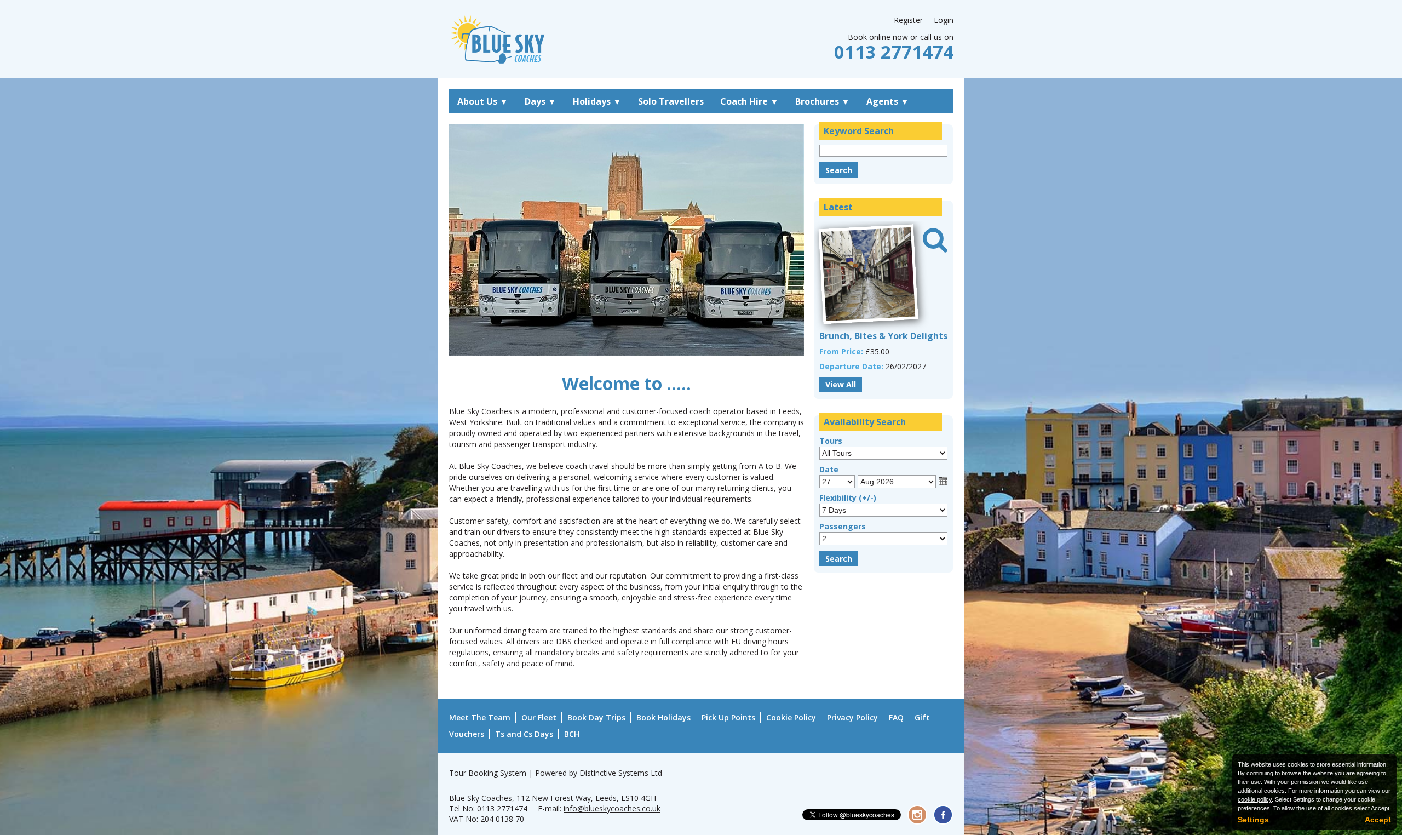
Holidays (597, 101)
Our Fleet (538, 717)
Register (908, 20)
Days (540, 101)
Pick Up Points (728, 717)
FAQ (896, 717)
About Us (482, 101)
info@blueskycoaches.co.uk (612, 808)
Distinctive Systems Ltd (620, 773)
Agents (887, 101)
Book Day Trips (596, 717)
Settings (1253, 819)
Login (943, 20)
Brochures (822, 101)
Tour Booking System (487, 773)
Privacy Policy (852, 717)
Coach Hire (749, 101)
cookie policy (1255, 799)
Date (828, 469)
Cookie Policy (791, 717)
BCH (571, 734)
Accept (1378, 819)
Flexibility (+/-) (847, 498)
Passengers (842, 526)
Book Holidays (663, 717)
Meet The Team (479, 717)
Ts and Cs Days (524, 734)
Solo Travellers (671, 101)
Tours (830, 441)
